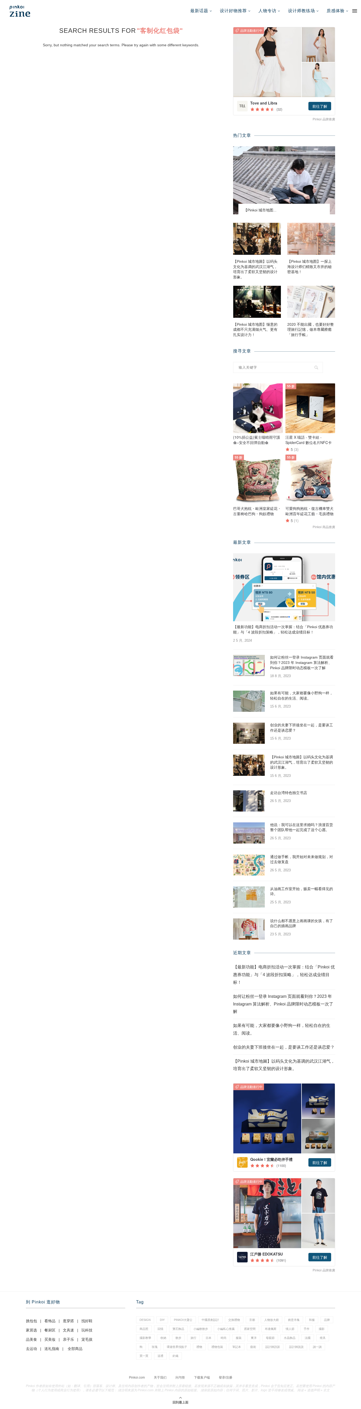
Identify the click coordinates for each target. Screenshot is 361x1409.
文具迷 (68, 1330)
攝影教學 (145, 1337)
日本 (208, 1337)
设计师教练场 (301, 10)
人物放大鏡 (271, 1319)
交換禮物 (234, 1319)
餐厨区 (49, 1330)
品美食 (31, 1339)
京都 (252, 1319)
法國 (308, 1337)
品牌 (327, 1319)
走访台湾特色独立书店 (288, 793)
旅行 (193, 1337)
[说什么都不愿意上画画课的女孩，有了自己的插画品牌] (249, 929)
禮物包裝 (217, 1346)
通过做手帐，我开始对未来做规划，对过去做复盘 (301, 859)
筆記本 (236, 1346)
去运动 (31, 1349)
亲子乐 (68, 1339)
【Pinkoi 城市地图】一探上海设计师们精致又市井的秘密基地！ (309, 266)
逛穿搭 (68, 1321)
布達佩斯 (270, 1328)
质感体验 (336, 10)
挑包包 (31, 1321)
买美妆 (49, 1339)
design (145, 1319)
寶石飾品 (178, 1328)
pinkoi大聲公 (183, 1319)
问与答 (180, 1377)
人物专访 (267, 10)
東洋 (254, 1337)
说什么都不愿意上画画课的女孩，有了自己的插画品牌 (301, 923)
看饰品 (49, 1321)
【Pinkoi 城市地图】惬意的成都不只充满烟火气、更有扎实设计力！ (255, 329)
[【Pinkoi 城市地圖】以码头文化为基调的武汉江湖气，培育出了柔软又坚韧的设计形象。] (257, 239)
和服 (312, 1319)
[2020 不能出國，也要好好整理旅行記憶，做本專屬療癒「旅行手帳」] (311, 302)
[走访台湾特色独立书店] (249, 801)
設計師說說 (296, 1346)
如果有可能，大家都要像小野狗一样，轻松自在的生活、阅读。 (301, 695)
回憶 (160, 1328)
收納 (163, 1337)
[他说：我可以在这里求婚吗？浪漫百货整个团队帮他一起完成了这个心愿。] (249, 833)
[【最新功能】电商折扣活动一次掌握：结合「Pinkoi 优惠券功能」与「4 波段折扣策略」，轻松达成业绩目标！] (284, 587)
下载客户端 (202, 1377)
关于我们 (160, 1377)
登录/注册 (225, 1377)
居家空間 (250, 1328)
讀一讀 (317, 1346)
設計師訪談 (272, 1346)
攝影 (322, 1328)
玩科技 (86, 1330)
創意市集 (294, 1319)
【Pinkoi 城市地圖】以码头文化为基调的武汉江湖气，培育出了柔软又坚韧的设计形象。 (255, 269)
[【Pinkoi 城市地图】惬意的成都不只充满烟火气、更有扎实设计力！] (257, 302)
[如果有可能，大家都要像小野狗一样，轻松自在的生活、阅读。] (249, 701)
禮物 (199, 1346)
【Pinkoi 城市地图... (260, 210)
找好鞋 (86, 1321)
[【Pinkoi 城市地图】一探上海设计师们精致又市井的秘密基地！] (311, 239)
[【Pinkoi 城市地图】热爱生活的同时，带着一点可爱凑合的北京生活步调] (284, 180)
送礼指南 (51, 1349)
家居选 (31, 1330)
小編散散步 (200, 1328)
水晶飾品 (289, 1337)
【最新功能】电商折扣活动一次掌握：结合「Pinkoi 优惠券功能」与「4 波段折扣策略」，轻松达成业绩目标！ (283, 629)
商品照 (144, 1328)
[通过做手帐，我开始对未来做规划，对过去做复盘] (249, 865)
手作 (306, 1328)
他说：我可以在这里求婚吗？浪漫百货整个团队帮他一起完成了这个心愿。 (301, 827)
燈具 (323, 1337)
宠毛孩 (86, 1339)
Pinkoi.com (137, 1377)
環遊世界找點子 (177, 1346)
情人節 (290, 1328)
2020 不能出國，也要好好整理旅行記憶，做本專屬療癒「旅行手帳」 (310, 329)
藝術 (253, 1346)
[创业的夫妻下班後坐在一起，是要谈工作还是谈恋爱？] (249, 733)
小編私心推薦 (226, 1328)
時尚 (223, 1337)
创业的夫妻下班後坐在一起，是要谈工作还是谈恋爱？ (301, 727)
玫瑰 (155, 1346)
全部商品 (75, 1349)
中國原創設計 (210, 1319)
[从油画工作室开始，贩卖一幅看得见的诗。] (249, 897)
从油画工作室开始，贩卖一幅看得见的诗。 (301, 891)
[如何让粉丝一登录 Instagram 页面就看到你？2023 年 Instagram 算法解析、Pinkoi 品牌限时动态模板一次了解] (249, 665)
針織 (175, 1355)
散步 (178, 1337)
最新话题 (199, 10)
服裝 (239, 1337)
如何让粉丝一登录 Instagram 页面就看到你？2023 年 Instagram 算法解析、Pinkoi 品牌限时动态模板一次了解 (302, 662)
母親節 (270, 1337)
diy (162, 1319)
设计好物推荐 (233, 10)
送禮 (160, 1355)
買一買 (144, 1355)
